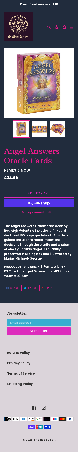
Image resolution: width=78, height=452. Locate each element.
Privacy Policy (18, 363)
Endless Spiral (44, 440)
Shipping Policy (20, 383)
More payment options (39, 212)
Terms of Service (21, 373)
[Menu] (72, 26)
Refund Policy (18, 352)
